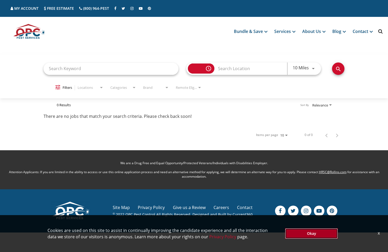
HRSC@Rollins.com (333, 172)
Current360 (243, 214)
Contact (245, 207)
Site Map (121, 207)
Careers (221, 207)
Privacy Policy (151, 207)
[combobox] (111, 68)
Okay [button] (311, 233)
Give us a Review (189, 207)
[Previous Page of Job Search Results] (326, 135)
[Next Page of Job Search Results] (337, 135)
